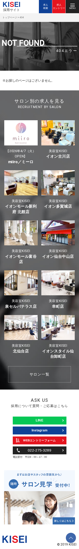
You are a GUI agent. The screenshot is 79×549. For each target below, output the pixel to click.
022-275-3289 (39, 450)
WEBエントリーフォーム (39, 440)
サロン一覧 (40, 374)
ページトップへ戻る (71, 535)
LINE (39, 420)
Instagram (40, 430)
